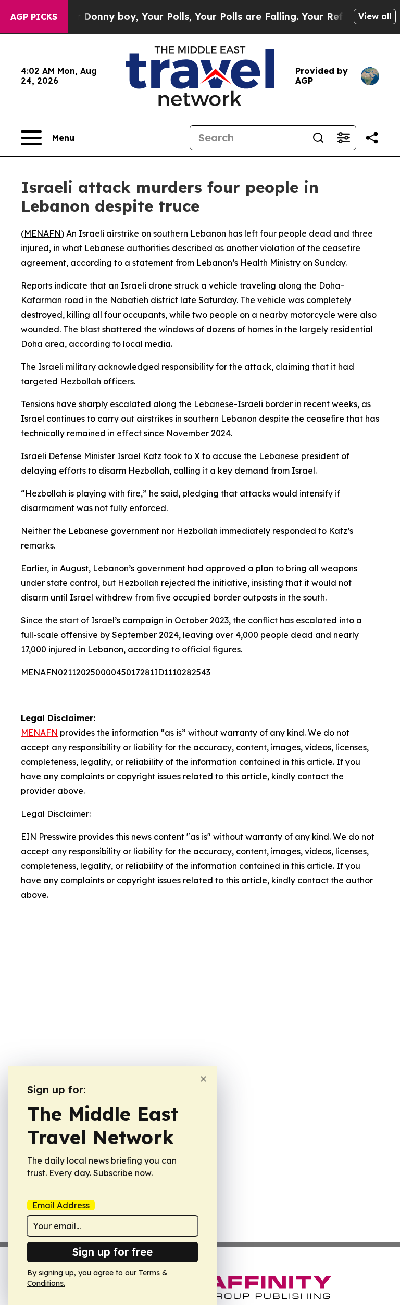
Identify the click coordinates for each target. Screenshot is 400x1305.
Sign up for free (112, 1251)
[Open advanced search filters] (343, 138)
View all (374, 16)
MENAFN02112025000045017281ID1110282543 (115, 672)
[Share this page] (372, 137)
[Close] (203, 1079)
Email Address (61, 1205)
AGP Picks (33, 16)
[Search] (318, 138)
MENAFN (42, 233)
